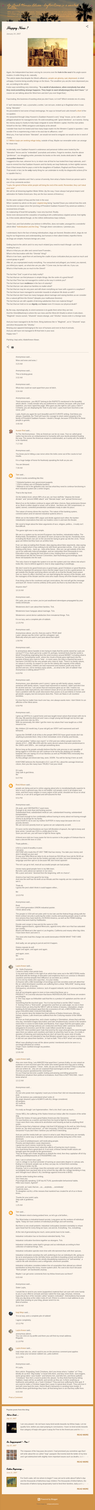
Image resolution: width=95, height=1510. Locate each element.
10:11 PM (19, 1324)
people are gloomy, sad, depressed (62, 78)
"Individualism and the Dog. (27, 227)
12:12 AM (20, 1081)
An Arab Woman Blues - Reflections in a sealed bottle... (42, 7)
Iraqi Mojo (20, 1312)
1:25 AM (19, 1205)
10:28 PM (20, 959)
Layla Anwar (21, 966)
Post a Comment (15, 1397)
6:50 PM (19, 706)
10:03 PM (20, 895)
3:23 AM (19, 364)
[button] (87, 27)
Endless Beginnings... (15, 1469)
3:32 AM (19, 378)
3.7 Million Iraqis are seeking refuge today (23, 141)
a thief (79, 111)
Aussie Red (20, 431)
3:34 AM (19, 391)
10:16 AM (20, 590)
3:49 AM (19, 424)
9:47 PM (19, 778)
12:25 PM (20, 623)
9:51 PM (19, 798)
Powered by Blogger (49, 1499)
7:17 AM (19, 444)
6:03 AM (19, 1277)
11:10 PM (19, 1341)
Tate (17, 475)
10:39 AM (20, 1306)
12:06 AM (20, 1052)
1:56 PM (19, 641)
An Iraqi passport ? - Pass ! (17, 1442)
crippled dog (42, 203)
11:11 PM (19, 1357)
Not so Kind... (12, 1414)
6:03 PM (19, 673)
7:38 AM (19, 468)
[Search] (91, 6)
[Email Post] (12, 348)
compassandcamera (53, 1504)
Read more (83, 1435)
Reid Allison (21, 785)
